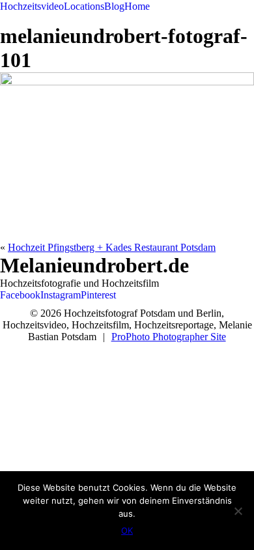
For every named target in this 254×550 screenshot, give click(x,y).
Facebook (20, 294)
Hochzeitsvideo (32, 6)
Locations (84, 6)
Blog (114, 6)
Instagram (60, 294)
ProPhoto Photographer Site (168, 336)
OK (127, 530)
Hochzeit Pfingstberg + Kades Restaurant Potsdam (112, 247)
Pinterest (98, 294)
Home (137, 6)
